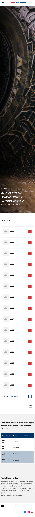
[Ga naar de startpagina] (19, 2)
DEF (30, 406)
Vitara (7, 506)
